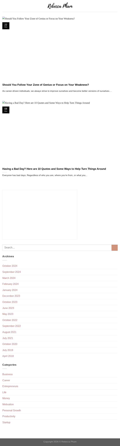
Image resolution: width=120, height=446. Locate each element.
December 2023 (11, 296)
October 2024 (9, 266)
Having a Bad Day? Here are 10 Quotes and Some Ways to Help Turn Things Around (54, 168)
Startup (6, 422)
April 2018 (8, 356)
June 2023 (8, 308)
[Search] (116, 6)
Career (6, 380)
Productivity (8, 416)
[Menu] (4, 6)
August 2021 (9, 332)
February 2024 (10, 284)
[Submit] (115, 248)
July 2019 (7, 350)
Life (4, 392)
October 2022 (9, 320)
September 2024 (11, 272)
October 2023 (9, 302)
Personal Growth (11, 410)
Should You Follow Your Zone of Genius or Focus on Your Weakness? (45, 84)
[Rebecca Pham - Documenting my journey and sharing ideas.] (60, 6)
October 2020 (9, 344)
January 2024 (10, 290)
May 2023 (7, 314)
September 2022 (11, 326)
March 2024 (8, 278)
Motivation (8, 404)
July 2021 (7, 338)
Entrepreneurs (10, 386)
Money (6, 398)
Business (7, 374)
